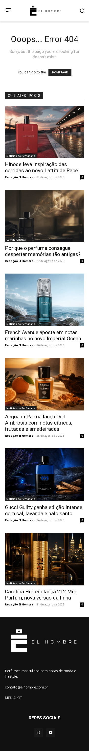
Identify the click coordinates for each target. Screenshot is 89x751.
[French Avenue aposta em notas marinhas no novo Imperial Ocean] (44, 300)
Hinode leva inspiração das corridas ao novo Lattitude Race (41, 167)
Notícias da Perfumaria (20, 156)
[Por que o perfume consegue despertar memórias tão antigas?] (44, 216)
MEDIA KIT (13, 698)
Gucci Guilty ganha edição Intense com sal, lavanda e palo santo (43, 510)
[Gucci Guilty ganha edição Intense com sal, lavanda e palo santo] (44, 474)
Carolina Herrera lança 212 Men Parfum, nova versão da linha (41, 595)
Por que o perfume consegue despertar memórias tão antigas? (43, 251)
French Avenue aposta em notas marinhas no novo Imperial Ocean (43, 335)
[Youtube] (50, 732)
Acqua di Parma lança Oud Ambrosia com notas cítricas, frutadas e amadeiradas (38, 423)
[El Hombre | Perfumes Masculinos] (45, 11)
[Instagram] (38, 732)
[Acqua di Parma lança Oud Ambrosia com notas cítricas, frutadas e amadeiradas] (44, 384)
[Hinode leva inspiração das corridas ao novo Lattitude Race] (44, 132)
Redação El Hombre (19, 177)
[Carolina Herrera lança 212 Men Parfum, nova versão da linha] (44, 559)
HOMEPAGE (60, 72)
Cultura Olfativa (16, 239)
